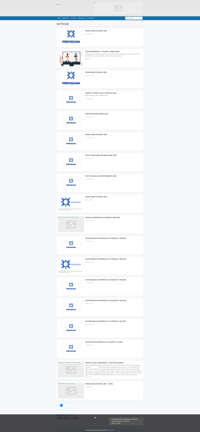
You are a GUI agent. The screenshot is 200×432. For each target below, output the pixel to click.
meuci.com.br (110, 430)
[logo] (58, 4)
